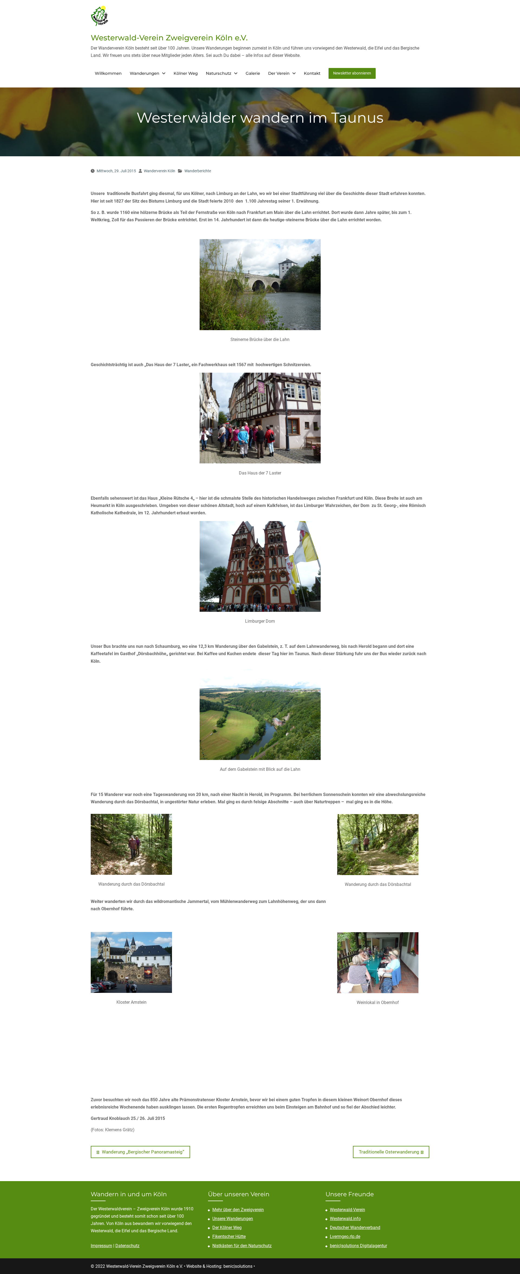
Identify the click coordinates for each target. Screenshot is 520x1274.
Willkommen (108, 73)
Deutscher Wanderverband (355, 1227)
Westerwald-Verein (347, 1209)
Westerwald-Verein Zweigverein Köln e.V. (169, 37)
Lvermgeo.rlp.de (345, 1236)
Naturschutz (218, 73)
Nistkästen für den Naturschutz (242, 1245)
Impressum (101, 1245)
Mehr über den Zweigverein (238, 1209)
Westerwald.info (345, 1218)
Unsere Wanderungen (232, 1218)
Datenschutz (127, 1245)
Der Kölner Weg (227, 1227)
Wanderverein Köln (159, 171)
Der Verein (279, 73)
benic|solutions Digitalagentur (358, 1245)
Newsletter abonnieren (352, 73)
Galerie (253, 73)
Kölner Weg (186, 73)
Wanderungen (144, 73)
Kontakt (312, 73)
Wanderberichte (197, 171)
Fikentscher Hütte (229, 1236)
